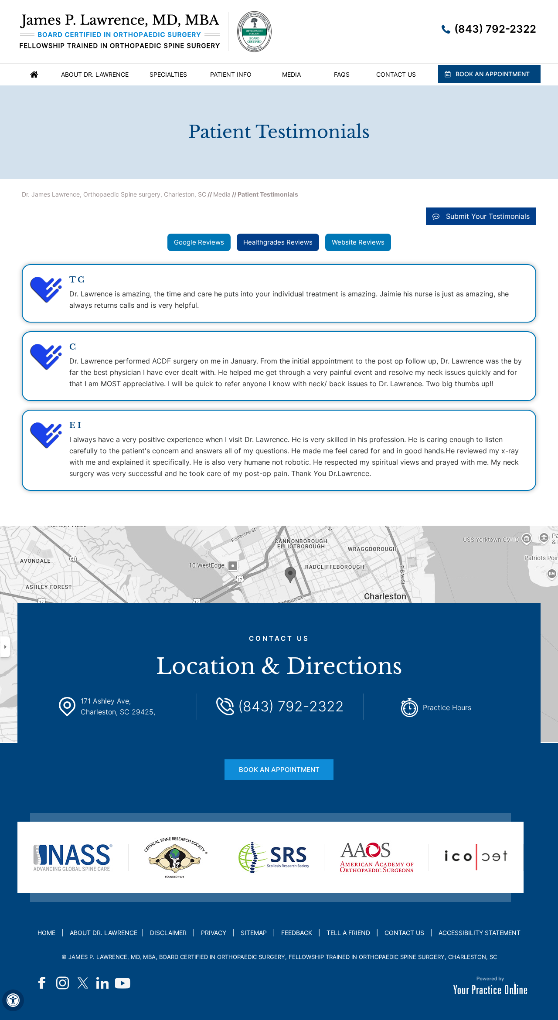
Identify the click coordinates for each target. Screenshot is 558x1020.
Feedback (296, 932)
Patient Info (231, 74)
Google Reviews (199, 242)
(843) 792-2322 (495, 29)
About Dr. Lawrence (95, 74)
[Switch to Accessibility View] (13, 1000)
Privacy (213, 932)
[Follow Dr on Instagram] (63, 982)
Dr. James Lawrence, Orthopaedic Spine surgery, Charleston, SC (114, 194)
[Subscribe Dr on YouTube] (123, 982)
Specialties (168, 74)
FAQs (342, 74)
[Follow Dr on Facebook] (43, 982)
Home (34, 74)
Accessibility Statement (480, 932)
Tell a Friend (348, 932)
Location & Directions (279, 657)
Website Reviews (358, 242)
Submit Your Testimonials (488, 216)
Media (291, 74)
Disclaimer (168, 932)
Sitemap (254, 932)
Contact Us (396, 74)
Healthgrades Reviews (278, 242)
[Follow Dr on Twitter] (83, 982)
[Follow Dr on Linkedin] (103, 982)
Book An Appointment (493, 74)
